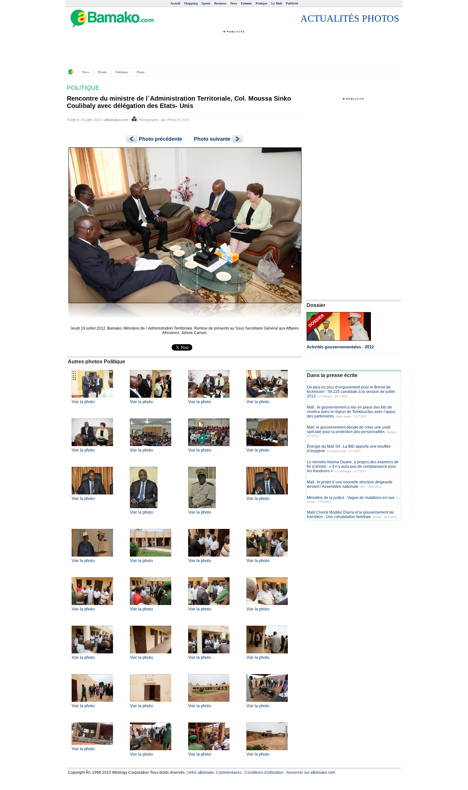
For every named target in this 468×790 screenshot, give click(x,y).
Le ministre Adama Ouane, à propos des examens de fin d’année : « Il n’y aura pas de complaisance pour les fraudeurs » (353, 466)
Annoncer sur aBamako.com (310, 772)
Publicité (292, 3)
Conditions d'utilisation (264, 772)
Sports (206, 3)
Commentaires (229, 772)
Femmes (246, 3)
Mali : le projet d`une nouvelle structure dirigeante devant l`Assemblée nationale (350, 484)
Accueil (175, 3)
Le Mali (276, 3)
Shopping (191, 3)
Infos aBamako (201, 772)
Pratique (261, 3)
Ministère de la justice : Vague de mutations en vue (350, 497)
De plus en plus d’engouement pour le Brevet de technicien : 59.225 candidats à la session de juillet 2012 (351, 391)
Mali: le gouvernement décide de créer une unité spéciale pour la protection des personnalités (349, 429)
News (233, 3)
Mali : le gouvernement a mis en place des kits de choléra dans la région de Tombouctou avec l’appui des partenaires (351, 411)
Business (220, 3)
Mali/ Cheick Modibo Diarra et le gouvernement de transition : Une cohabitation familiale (350, 514)
